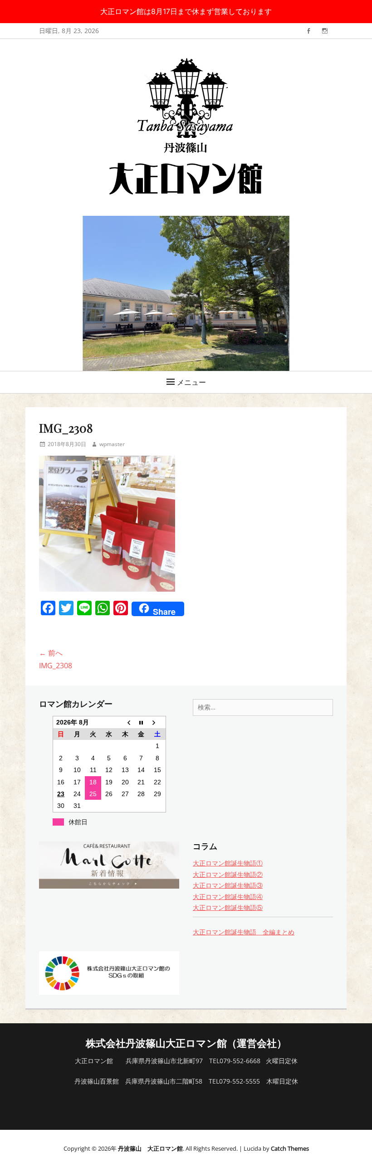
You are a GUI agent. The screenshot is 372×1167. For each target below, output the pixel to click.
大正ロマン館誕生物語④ (228, 896)
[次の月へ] (157, 722)
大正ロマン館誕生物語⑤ (228, 907)
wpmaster (112, 444)
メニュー (191, 382)
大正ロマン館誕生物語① (228, 863)
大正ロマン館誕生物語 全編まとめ (243, 932)
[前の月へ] (125, 722)
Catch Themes (290, 1148)
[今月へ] (141, 722)
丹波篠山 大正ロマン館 (150, 1148)
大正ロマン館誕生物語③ (228, 885)
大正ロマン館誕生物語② (228, 874)
